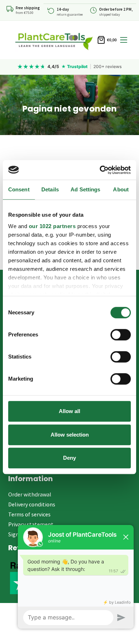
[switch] (120, 334)
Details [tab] (50, 189)
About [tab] (121, 189)
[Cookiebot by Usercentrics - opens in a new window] (100, 170)
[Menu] (123, 39)
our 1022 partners (52, 226)
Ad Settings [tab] (85, 189)
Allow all (69, 411)
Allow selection (70, 435)
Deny (69, 458)
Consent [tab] (19, 189)
